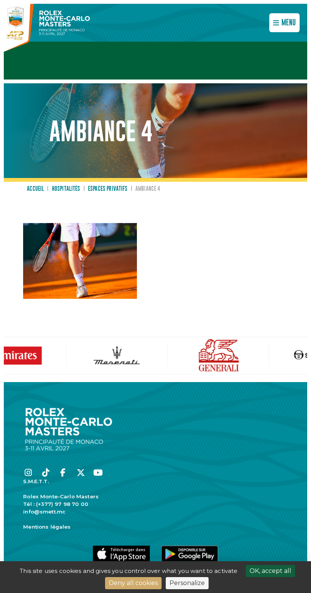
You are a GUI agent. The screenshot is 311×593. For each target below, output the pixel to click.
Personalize (187, 583)
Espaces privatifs (108, 189)
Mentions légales (47, 527)
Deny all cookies (133, 583)
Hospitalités (66, 189)
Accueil (35, 189)
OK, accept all (270, 570)
